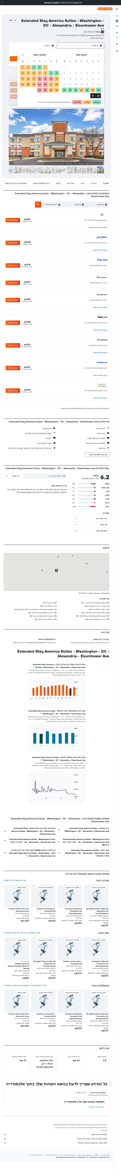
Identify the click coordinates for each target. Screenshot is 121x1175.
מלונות (96, 1155)
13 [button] (76, 79)
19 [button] (81, 84)
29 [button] (64, 90)
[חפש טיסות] (117, 16)
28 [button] (70, 90)
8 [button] (64, 73)
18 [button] (87, 84)
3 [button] (92, 73)
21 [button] (70, 84)
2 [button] (98, 73)
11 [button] (87, 79)
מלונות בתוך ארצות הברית (67, 1155)
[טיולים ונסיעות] (117, 44)
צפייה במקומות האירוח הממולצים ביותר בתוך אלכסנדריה (25, 985)
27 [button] (76, 90)
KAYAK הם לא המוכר (99, 1134)
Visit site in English (51, 3)
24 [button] (93, 90)
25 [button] (87, 90)
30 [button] (98, 96)
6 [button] (75, 73)
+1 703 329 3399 (97, 38)
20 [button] (76, 84)
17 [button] (93, 84)
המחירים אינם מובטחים (62, 1127)
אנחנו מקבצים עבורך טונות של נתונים (92, 1139)
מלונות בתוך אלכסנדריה (95, 1107)
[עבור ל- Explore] (117, 32)
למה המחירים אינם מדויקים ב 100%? (92, 1143)
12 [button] (81, 79)
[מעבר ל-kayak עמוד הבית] (105, 8)
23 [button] (98, 90)
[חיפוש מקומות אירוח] (117, 21)
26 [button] (81, 90)
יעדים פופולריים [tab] (80, 1093)
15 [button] (64, 79)
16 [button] (98, 84)
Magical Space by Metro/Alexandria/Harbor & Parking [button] (18, 966)
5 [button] (81, 73)
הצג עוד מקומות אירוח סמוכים (15, 880)
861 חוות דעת (89, 32)
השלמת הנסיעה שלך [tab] (98, 1093)
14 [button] (70, 79)
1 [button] (64, 67)
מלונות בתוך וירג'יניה (51, 1155)
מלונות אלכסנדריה (36, 1155)
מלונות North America (84, 1155)
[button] (2, 2)
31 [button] (93, 96)
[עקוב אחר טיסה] (117, 37)
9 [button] (98, 79)
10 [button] (93, 79)
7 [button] (70, 73)
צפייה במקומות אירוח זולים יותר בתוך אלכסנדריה (22, 933)
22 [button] (64, 84)
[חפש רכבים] (117, 26)
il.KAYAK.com (105, 1155)
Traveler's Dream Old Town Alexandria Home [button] (19, 910)
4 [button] (87, 73)
